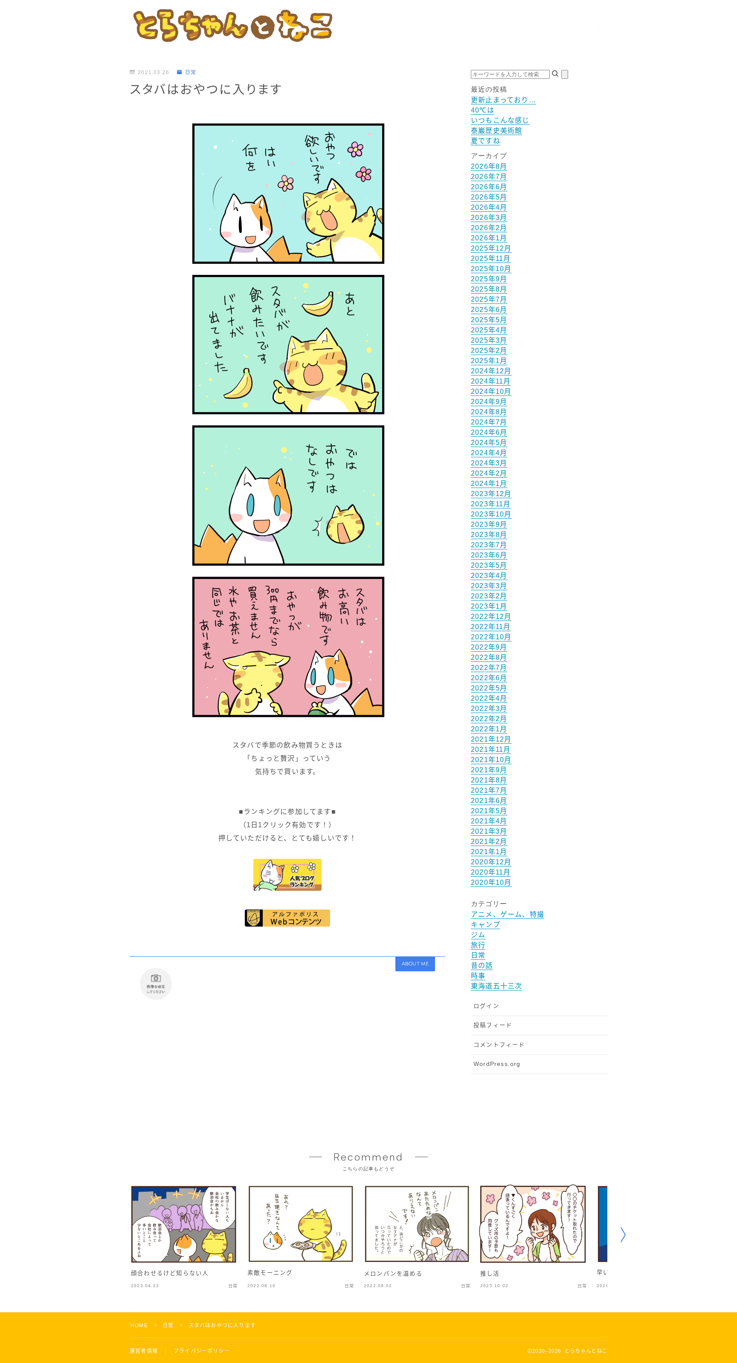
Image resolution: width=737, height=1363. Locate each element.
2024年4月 (489, 452)
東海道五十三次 (496, 986)
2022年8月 (489, 657)
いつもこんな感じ (500, 120)
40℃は (482, 110)
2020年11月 (491, 872)
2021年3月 (489, 831)
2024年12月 (491, 371)
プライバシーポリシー (202, 1351)
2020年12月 (491, 862)
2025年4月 (489, 330)
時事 (478, 975)
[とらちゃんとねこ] (232, 25)
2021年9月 (489, 770)
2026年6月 (489, 187)
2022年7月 (489, 667)
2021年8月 (489, 780)
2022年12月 (491, 616)
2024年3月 (489, 463)
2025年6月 (489, 309)
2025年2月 (489, 350)
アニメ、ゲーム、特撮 (507, 914)
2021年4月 (489, 821)
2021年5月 (489, 810)
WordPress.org (497, 1064)
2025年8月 (489, 289)
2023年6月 (489, 555)
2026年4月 (489, 207)
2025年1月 (489, 360)
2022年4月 (489, 698)
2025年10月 (491, 268)
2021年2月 (489, 841)
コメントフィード (499, 1045)
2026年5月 (489, 197)
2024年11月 (491, 381)
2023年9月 (489, 524)
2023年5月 (489, 565)
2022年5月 (489, 688)
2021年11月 (491, 749)
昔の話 (482, 965)
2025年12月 (491, 248)
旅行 (478, 945)
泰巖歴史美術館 (496, 130)
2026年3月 (489, 217)
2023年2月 (489, 596)
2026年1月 (489, 238)
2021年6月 (489, 800)
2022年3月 (489, 708)
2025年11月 (491, 258)
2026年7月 (489, 176)
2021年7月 (489, 790)
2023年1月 (489, 606)
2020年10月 (491, 882)
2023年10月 (491, 514)
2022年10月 (491, 637)
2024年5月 (489, 442)
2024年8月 (489, 412)
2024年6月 (489, 432)
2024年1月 (489, 483)
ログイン (486, 1006)
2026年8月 (489, 166)
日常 (190, 72)
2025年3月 (489, 340)
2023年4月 (489, 575)
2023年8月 (489, 534)
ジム (478, 935)
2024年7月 (489, 422)
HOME (139, 1325)
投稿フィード (492, 1025)
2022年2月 (489, 718)
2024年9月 (489, 401)
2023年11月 (491, 504)
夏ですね (485, 140)
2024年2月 (489, 473)
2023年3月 (489, 585)
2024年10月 (491, 391)
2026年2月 (489, 227)
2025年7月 (489, 299)
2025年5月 (489, 319)
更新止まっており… (503, 100)
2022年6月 (489, 678)
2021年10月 (491, 759)
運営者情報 (144, 1351)
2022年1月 (489, 729)
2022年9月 (489, 647)
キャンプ (485, 924)
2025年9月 (489, 279)
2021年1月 (489, 851)
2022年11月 (491, 626)
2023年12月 (491, 493)
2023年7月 (489, 545)
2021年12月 (491, 739)
